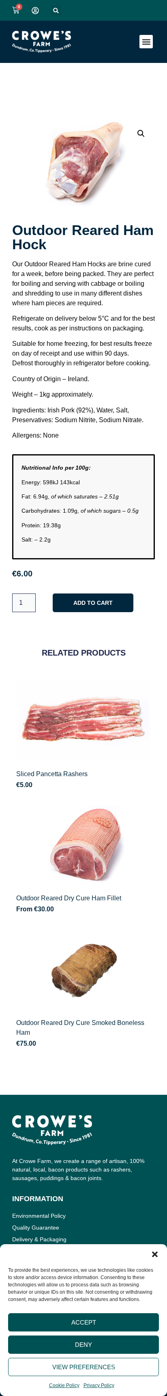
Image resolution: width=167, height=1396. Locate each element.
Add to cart (93, 603)
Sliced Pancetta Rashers (52, 773)
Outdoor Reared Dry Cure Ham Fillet (68, 898)
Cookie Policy (64, 1385)
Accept (83, 1322)
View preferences (83, 1367)
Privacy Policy (99, 1385)
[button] (155, 1254)
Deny (83, 1344)
